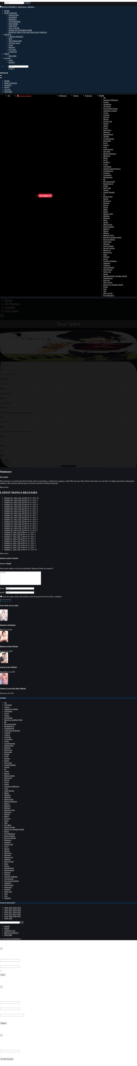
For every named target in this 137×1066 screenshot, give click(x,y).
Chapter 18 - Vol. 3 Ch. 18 (14, 513)
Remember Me (7, 971)
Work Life (107, 272)
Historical (107, 201)
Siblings (106, 257)
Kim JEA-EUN (5, 393)
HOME (7, 11)
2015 (19, 912)
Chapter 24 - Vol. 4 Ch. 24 (14, 500)
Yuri (104, 291)
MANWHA (13, 17)
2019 (19, 910)
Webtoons (63, 96)
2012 (15, 914)
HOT (10, 39)
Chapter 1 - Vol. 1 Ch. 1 (13, 549)
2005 (10, 918)
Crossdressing (108, 139)
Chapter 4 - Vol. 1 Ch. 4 (13, 543)
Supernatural (108, 134)
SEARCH (7, 35)
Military (106, 233)
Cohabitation (108, 171)
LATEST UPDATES (16, 37)
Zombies (106, 162)
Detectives (107, 130)
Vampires (106, 263)
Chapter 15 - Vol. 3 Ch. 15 (14, 519)
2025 (10, 908)
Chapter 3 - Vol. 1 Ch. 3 (13, 545)
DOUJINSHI (13, 24)
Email (2, 592)
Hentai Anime (9, 776)
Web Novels (107, 270)
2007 (19, 916)
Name (11, 45)
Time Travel (107, 283)
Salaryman (107, 242)
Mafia (105, 210)
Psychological (108, 295)
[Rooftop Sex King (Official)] (4, 642)
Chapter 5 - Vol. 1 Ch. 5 (13, 541)
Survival (106, 280)
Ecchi (105, 143)
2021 (10, 910)
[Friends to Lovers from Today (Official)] (4, 684)
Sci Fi (105, 160)
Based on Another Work (112, 237)
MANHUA (13, 19)
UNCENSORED (14, 22)
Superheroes (108, 278)
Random (12, 47)
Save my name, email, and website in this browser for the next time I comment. (32, 597)
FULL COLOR (14, 28)
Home (8, 300)
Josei (105, 147)
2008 (15, 916)
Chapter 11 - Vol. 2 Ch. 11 (14, 528)
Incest (105, 259)
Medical (106, 229)
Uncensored (8, 879)
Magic (105, 212)
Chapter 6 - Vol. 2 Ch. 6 (13, 539)
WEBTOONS (13, 15)
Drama (75, 96)
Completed (13, 52)
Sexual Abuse (108, 246)
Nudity (106, 222)
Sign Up (3, 991)
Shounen (106, 132)
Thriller (106, 137)
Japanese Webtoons (110, 100)
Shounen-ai (107, 252)
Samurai (106, 244)
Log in (2, 1027)
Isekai (105, 207)
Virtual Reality (108, 267)
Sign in (3, 953)
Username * (4, 1000)
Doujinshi (107, 141)
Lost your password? (8, 979)
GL (104, 194)
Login (11, 60)
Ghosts (106, 190)
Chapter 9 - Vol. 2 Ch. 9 (13, 532)
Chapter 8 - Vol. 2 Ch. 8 (13, 534)
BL (104, 179)
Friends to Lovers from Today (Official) (13, 688)
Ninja (105, 220)
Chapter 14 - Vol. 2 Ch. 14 (14, 522)
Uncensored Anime (110, 109)
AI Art (6, 713)
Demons (106, 203)
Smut (105, 255)
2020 (15, 910)
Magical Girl (108, 214)
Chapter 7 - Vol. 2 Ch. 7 (13, 537)
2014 (6, 914)
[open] (1, 75)
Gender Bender (109, 192)
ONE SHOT (13, 26)
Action (105, 113)
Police (105, 287)
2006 (6, 918)
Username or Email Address (10, 1049)
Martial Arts (107, 225)
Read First (65, 466)
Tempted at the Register (8, 625)
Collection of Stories (12, 731)
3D (104, 98)
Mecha (105, 231)
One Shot (106, 152)
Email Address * (6, 1007)
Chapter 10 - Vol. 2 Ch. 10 (14, 530)
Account (7, 58)
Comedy (106, 115)
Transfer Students (110, 261)
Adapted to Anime (110, 111)
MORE (101, 96)
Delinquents (107, 177)
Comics (106, 102)
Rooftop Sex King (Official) (9, 646)
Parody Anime (9, 827)
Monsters (106, 156)
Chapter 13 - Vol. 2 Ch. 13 (14, 524)
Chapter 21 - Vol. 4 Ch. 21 (14, 507)
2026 (6, 908)
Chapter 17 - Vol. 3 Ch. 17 (14, 515)
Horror (105, 205)
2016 (15, 912)
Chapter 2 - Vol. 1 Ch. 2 (13, 547)
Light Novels (108, 149)
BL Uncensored (109, 182)
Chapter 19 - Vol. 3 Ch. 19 (14, 511)
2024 (15, 908)
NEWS (6, 54)
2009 (2, 450)
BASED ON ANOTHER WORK (20, 30)
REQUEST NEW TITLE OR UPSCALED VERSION (28, 32)
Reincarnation (108, 227)
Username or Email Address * (11, 958)
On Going (12, 50)
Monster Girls (108, 235)
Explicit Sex (107, 197)
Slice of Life (108, 293)
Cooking (106, 173)
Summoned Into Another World (115, 276)
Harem (105, 199)
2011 (19, 914)
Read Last (72, 466)
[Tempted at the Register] (4, 620)
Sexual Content (109, 248)
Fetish (105, 186)
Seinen (105, 124)
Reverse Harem (109, 240)
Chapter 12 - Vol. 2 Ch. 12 (14, 526)
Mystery (106, 117)
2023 (19, 908)
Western (7, 890)
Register (12, 62)
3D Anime (107, 106)
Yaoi (105, 289)
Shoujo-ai (107, 250)
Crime (105, 128)
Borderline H (108, 184)
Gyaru (105, 164)
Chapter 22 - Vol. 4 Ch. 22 (14, 504)
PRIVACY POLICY (11, 933)
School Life (107, 121)
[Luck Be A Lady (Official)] (4, 662)
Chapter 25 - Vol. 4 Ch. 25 (14, 498)
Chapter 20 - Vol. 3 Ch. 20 (14, 509)
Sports (105, 274)
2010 (6, 916)
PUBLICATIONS (10, 13)
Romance (88, 96)
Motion (7, 814)
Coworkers (107, 175)
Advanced (4, 73)
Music (105, 158)
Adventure (107, 167)
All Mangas (12, 303)
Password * (4, 964)
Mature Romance (109, 154)
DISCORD (12, 56)
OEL (6, 823)
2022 (6, 910)
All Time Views (14, 43)
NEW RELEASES (15, 41)
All (9, 96)
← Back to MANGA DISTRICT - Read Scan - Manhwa (20, 983)
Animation (107, 104)
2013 (10, 914)
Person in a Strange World (113, 285)
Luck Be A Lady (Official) (8, 667)
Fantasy (106, 145)
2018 (6, 912)
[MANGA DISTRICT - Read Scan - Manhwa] (17, 7)
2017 (10, 912)
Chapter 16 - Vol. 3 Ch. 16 (14, 517)
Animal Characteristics (112, 169)
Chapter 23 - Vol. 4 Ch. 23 (14, 502)
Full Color (107, 188)
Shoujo (106, 119)
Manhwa (106, 218)
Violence (106, 265)
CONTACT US (9, 931)
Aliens (105, 126)
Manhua (106, 216)
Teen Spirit (11, 310)
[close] (1, 77)
